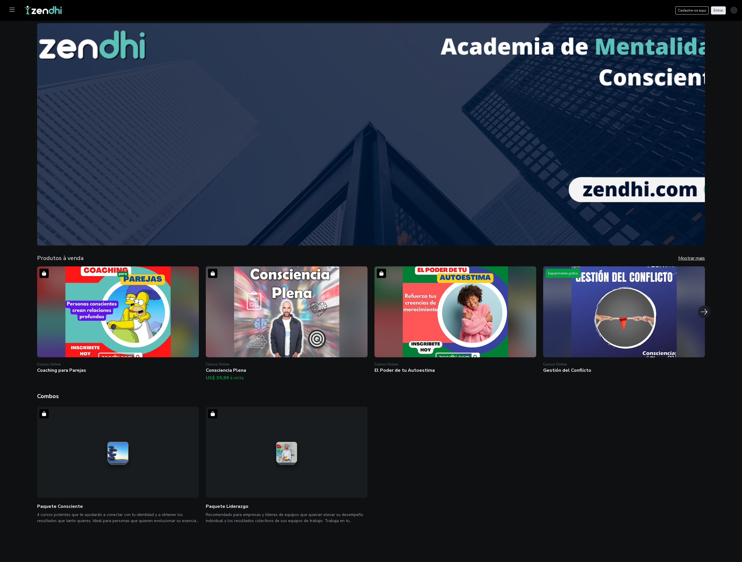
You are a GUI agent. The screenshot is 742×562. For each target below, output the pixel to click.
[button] (118, 320)
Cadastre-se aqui (692, 10)
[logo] (46, 10)
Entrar (718, 10)
